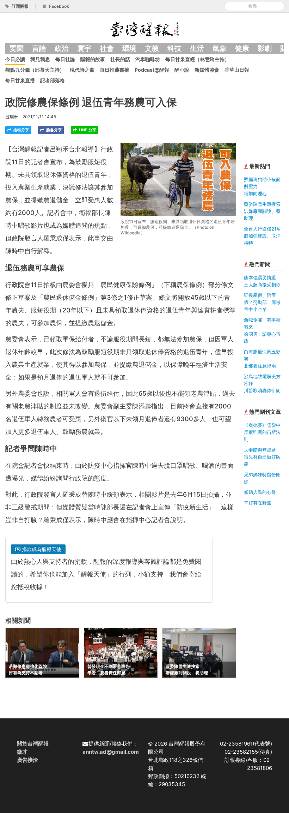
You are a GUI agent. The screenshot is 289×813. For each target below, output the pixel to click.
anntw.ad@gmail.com (110, 751)
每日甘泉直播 (20, 80)
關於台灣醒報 (33, 743)
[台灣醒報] (144, 28)
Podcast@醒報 (152, 70)
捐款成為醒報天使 (40, 549)
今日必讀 (15, 59)
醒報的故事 (92, 59)
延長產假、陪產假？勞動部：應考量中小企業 (262, 302)
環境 (129, 48)
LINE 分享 (87, 129)
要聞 (17, 48)
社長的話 (120, 59)
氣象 (220, 48)
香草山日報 (237, 70)
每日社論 (65, 59)
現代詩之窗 (82, 70)
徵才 (22, 751)
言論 (39, 48)
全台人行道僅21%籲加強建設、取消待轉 (262, 236)
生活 (197, 48)
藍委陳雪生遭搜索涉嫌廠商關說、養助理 (262, 211)
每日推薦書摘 (114, 70)
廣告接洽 (27, 760)
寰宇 (84, 48)
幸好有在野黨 (257, 503)
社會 (107, 48)
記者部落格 (52, 80)
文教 (152, 48)
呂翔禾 (11, 116)
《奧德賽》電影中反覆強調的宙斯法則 (262, 432)
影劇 (265, 48)
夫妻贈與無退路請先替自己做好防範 (262, 457)
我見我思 (40, 59)
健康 (242, 48)
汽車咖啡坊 (147, 59)
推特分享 (20, 129)
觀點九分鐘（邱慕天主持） (34, 70)
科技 (174, 48)
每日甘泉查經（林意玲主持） (197, 59)
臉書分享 (53, 129)
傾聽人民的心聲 (260, 492)
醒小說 (181, 70)
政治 (62, 48)
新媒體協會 (207, 70)
